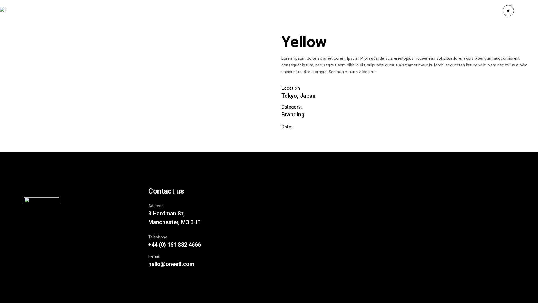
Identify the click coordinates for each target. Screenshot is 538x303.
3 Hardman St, (166, 213)
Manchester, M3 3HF (174, 222)
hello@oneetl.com (171, 264)
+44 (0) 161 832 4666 (174, 244)
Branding (293, 114)
